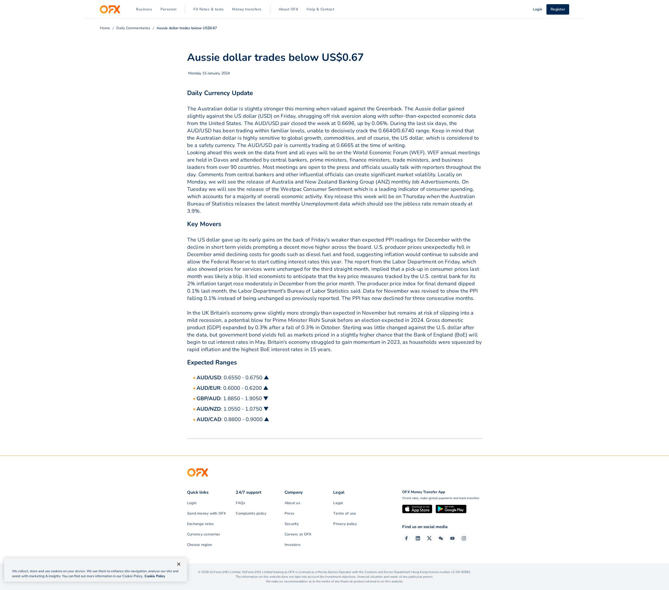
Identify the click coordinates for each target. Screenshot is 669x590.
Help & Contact (320, 9)
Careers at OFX (298, 534)
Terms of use (344, 513)
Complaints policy (251, 513)
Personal (168, 9)
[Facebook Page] (406, 538)
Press (289, 513)
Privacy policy (345, 523)
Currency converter (203, 534)
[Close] (178, 564)
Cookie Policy (155, 576)
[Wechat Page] (441, 538)
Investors (293, 544)
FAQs (240, 502)
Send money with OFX (206, 513)
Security (292, 523)
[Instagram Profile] (464, 538)
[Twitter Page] (429, 538)
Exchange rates (200, 523)
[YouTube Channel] (452, 538)
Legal (338, 502)
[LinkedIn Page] (418, 538)
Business (144, 9)
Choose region (199, 544)
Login (192, 502)
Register (558, 9)
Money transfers (247, 9)
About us (292, 502)
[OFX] (110, 9)
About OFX (288, 9)
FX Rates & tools (208, 9)
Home (105, 28)
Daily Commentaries (133, 28)
